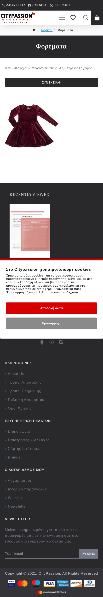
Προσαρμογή (51, 323)
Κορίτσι (47, 30)
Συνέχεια (50, 82)
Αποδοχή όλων (51, 308)
